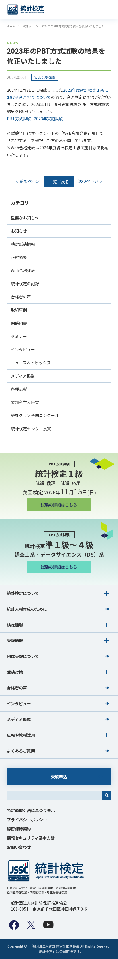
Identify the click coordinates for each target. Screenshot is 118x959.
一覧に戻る (59, 181)
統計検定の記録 (25, 283)
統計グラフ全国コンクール (35, 415)
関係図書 (19, 323)
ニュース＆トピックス (31, 362)
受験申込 (59, 776)
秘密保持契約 (19, 829)
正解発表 (19, 257)
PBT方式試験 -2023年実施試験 (35, 118)
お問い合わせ (19, 847)
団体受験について (23, 656)
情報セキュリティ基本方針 (31, 838)
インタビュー (23, 349)
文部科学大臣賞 (25, 402)
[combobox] (54, 795)
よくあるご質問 (21, 751)
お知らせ (19, 231)
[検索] (106, 795)
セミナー (19, 336)
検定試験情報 (23, 244)
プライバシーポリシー (27, 819)
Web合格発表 (44, 77)
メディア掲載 (23, 376)
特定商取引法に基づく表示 (31, 810)
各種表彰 (19, 389)
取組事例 (19, 310)
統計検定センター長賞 (31, 428)
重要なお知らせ (25, 218)
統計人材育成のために (27, 609)
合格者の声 (21, 297)
